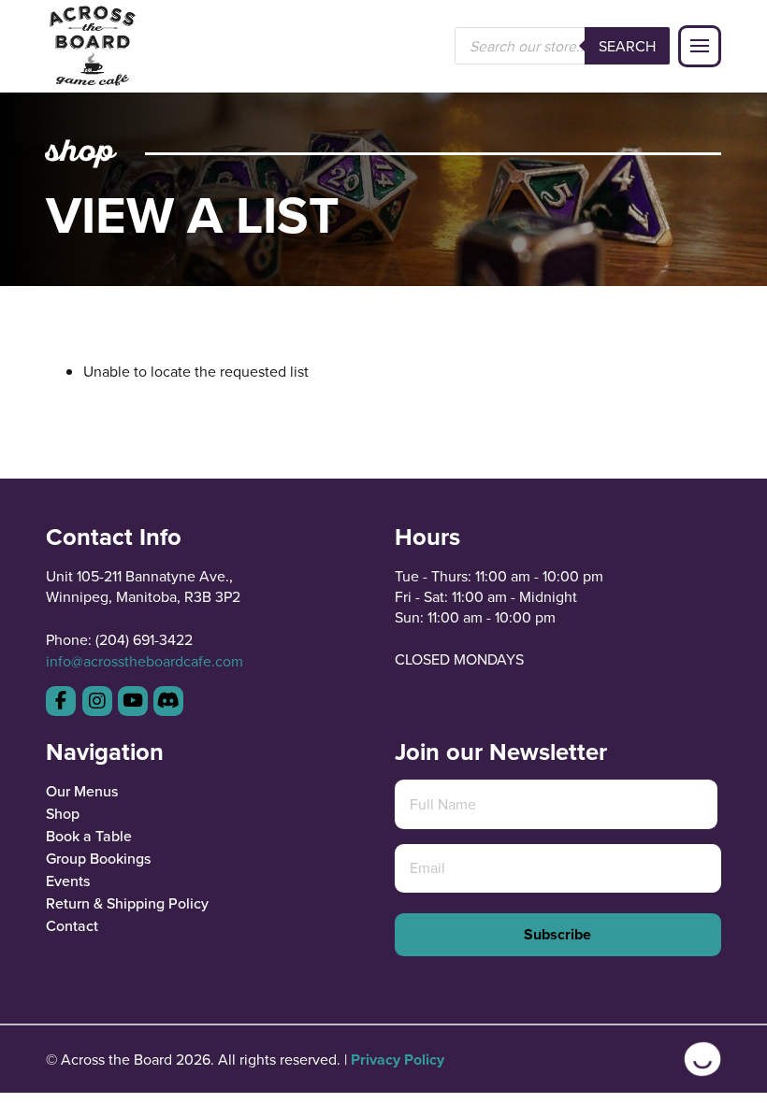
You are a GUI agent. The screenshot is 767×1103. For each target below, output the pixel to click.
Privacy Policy (397, 1059)
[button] (699, 46)
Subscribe (557, 934)
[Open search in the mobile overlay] (562, 45)
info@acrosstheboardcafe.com (144, 661)
